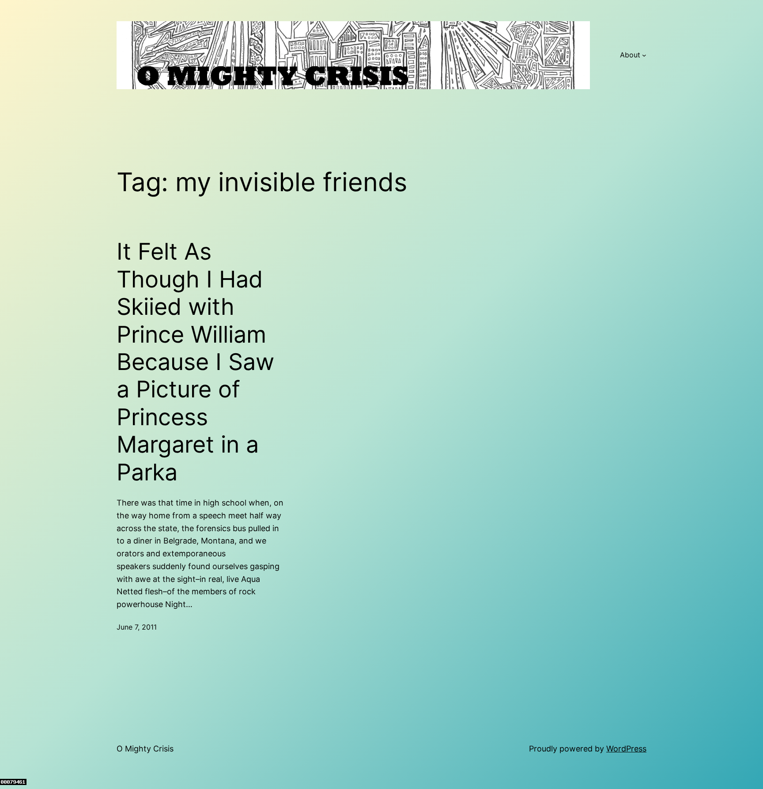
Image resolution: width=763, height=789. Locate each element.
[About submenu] (644, 55)
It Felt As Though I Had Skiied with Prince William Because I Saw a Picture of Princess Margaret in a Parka (195, 362)
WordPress (626, 748)
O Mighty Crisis (145, 748)
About (630, 54)
